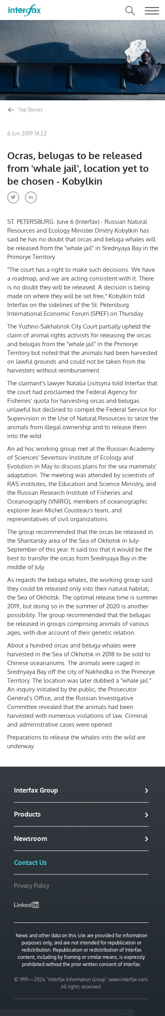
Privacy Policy (31, 885)
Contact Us (30, 863)
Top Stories (30, 110)
